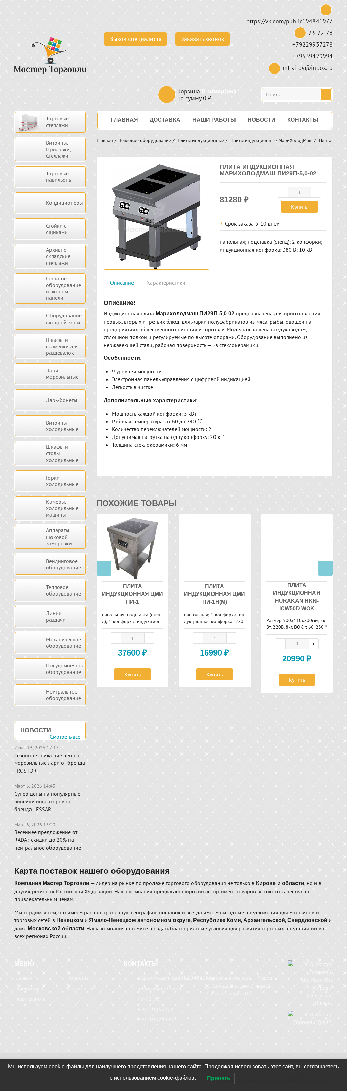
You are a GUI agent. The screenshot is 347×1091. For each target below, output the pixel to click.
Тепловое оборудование (145, 140)
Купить (299, 206)
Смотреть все (65, 737)
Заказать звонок (202, 39)
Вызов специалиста (135, 39)
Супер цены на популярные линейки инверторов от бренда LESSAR (47, 801)
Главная (105, 140)
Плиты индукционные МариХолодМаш (271, 140)
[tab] (122, 283)
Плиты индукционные (201, 140)
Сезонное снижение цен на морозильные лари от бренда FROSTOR (49, 763)
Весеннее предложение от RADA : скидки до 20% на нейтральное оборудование (47, 840)
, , (239, 985)
